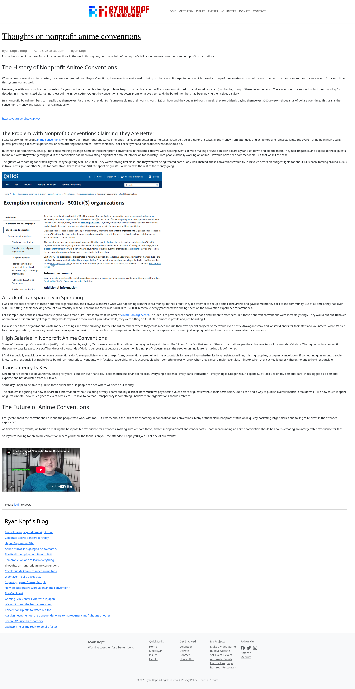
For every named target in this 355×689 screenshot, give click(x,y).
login (17, 504)
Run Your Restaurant (223, 667)
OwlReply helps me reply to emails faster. (31, 626)
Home (172, 11)
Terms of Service (208, 680)
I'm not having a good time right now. (29, 532)
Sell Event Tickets (221, 655)
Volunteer (228, 11)
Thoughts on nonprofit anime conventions (71, 35)
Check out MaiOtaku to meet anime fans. (31, 571)
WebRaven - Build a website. (23, 576)
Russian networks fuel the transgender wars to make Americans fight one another (57, 615)
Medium (246, 657)
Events (213, 11)
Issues (200, 11)
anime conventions (48, 139)
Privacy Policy (189, 680)
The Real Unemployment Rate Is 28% (28, 554)
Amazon (246, 653)
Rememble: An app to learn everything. (30, 560)
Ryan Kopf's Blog (14, 50)
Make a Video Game (223, 646)
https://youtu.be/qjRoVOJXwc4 (21, 118)
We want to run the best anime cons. (28, 604)
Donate (244, 11)
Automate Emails (221, 659)
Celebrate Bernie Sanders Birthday (27, 538)
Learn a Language (221, 663)
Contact (259, 11)
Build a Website (220, 651)
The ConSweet (14, 593)
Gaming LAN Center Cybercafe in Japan (30, 599)
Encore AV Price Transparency (24, 621)
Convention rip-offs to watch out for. (28, 610)
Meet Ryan (186, 11)
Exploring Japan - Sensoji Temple (25, 582)
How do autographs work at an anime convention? (37, 588)
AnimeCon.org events (135, 315)
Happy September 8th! (19, 543)
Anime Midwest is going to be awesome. (31, 549)
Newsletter (187, 659)
